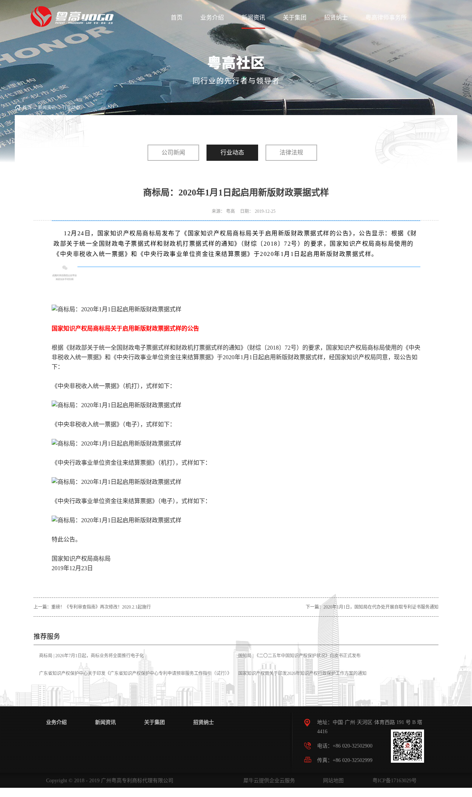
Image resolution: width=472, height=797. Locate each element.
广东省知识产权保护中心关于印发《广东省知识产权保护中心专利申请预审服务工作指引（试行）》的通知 (135, 678)
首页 (177, 17)
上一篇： (92, 607)
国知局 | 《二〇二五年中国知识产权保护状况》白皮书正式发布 (299, 655)
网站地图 (332, 780)
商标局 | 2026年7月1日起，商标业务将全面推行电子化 (91, 655)
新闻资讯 (47, 107)
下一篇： (372, 607)
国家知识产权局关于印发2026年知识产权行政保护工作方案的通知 (302, 673)
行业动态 (71, 107)
